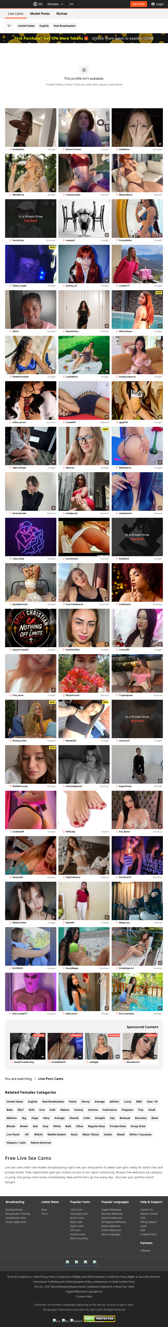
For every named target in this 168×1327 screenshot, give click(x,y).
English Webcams (111, 1209)
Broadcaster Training (18, 1213)
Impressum (101, 1281)
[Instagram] (78, 1263)
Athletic (114, 1101)
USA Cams (76, 1209)
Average (100, 1101)
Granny (78, 1110)
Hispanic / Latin (16, 1142)
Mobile (38, 1134)
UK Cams (75, 1230)
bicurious (140, 1118)
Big (24, 1118)
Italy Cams (76, 1222)
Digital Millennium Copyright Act (84, 1291)
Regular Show (96, 1126)
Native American (41, 1142)
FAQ (142, 1218)
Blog (44, 1209)
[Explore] (71, 4)
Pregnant (127, 1110)
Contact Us (146, 1209)
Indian (108, 1134)
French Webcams (111, 1230)
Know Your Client (124, 1286)
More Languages (111, 1234)
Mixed (121, 1134)
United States (26, 26)
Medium (12, 1118)
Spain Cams (77, 1226)
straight (100, 1118)
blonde (11, 1126)
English (44, 26)
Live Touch (13, 1134)
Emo (42, 1110)
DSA (142, 1230)
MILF (21, 1110)
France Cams (77, 1234)
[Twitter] (87, 1263)
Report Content (149, 1213)
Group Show (138, 1126)
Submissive (110, 1110)
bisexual (125, 1118)
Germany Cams (79, 1213)
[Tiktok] (69, 1263)
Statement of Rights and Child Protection (81, 1277)
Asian (74, 1134)
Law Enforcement (148, 1277)
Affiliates (145, 1250)
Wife (31, 1110)
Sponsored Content (142, 1027)
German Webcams (112, 1213)
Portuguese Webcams (113, 1222)
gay (112, 1118)
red (35, 1126)
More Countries (79, 1238)
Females (53, 4)
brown (24, 1126)
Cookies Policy (148, 1234)
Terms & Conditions (18, 1277)
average (59, 1118)
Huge (35, 1118)
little (86, 1118)
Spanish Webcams (111, 1218)
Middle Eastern (57, 1134)
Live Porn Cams (50, 1078)
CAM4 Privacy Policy (44, 1277)
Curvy (127, 1101)
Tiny (140, 1110)
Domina (93, 1110)
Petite (72, 1101)
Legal (143, 1226)
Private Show (118, 1126)
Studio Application (16, 1222)
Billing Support (148, 1222)
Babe (10, 1110)
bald (68, 1126)
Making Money (14, 1209)
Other (79, 1126)
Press (44, 1213)
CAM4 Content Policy (123, 1281)
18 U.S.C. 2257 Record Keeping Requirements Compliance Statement (73, 1286)
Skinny (85, 1101)
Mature (64, 1110)
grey (45, 1126)
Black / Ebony (91, 1134)
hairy (46, 1118)
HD (27, 1134)
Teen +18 (152, 1101)
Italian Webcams (110, 1226)
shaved (73, 1118)
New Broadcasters (65, 26)
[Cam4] (15, 4)
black (154, 1118)
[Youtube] (96, 1263)
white (57, 1126)
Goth (53, 1110)
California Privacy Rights (121, 1277)
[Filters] (9, 26)
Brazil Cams (77, 1218)
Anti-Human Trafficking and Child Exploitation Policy (62, 1281)
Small (151, 1110)
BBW (139, 1101)
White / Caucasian (140, 1134)
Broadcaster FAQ (15, 1218)
